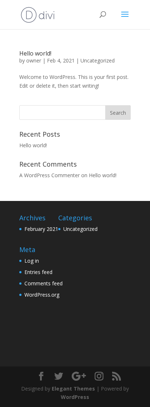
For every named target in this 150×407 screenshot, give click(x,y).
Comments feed (43, 283)
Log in (31, 260)
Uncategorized (97, 60)
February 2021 (41, 228)
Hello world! (35, 53)
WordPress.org (41, 294)
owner (33, 60)
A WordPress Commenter (49, 175)
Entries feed (38, 272)
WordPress (75, 396)
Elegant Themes (73, 388)
